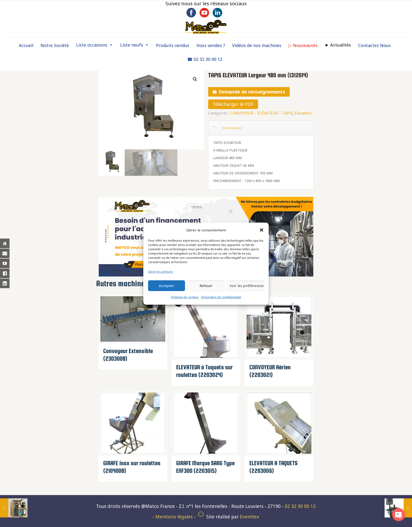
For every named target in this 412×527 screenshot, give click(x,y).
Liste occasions (91, 45)
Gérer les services (160, 272)
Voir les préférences (247, 285)
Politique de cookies (185, 297)
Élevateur (303, 113)
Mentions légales (174, 517)
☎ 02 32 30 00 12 (204, 59)
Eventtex (249, 517)
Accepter (166, 285)
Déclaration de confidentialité (221, 297)
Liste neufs (131, 45)
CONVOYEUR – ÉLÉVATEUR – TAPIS (261, 113)
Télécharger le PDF (233, 104)
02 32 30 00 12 (300, 506)
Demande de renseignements (252, 92)
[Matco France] (206, 26)
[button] (261, 230)
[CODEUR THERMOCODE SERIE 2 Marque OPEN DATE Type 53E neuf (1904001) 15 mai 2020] (13, 507)
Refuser (206, 285)
